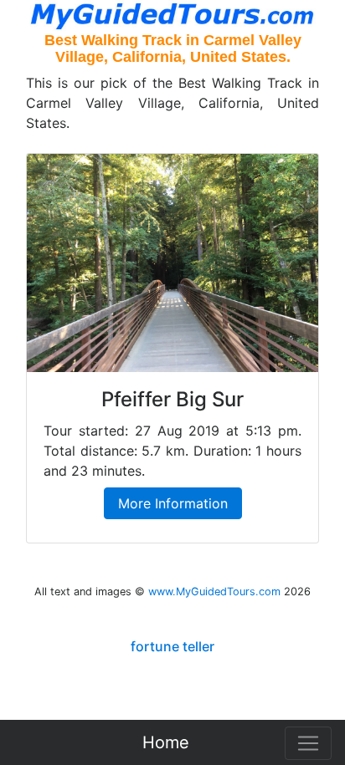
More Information (173, 503)
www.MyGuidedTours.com (214, 591)
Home (165, 742)
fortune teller (172, 646)
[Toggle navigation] (308, 743)
